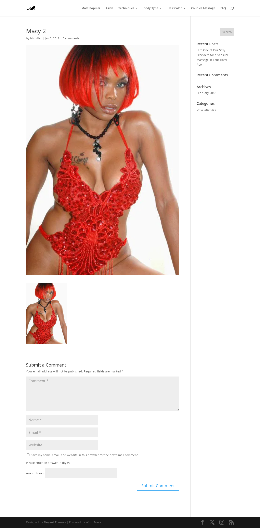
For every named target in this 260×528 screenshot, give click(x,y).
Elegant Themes (55, 522)
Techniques (126, 8)
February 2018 (206, 93)
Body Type (151, 8)
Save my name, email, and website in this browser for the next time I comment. (85, 455)
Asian (109, 8)
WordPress (93, 522)
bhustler (36, 38)
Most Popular (90, 8)
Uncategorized (206, 109)
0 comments (71, 38)
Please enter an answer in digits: (48, 463)
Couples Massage (203, 8)
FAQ (223, 8)
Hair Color (175, 8)
